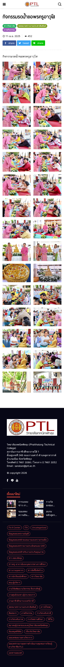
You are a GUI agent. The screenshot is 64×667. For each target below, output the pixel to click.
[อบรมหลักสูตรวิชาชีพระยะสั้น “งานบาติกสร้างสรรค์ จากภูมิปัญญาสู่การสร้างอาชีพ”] (39, 514)
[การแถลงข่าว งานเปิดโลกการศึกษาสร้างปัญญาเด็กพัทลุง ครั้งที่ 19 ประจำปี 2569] (11, 504)
